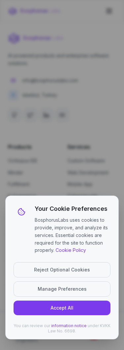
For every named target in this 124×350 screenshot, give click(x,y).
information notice (69, 325)
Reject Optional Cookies (62, 269)
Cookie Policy (71, 250)
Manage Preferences (62, 289)
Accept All (62, 308)
